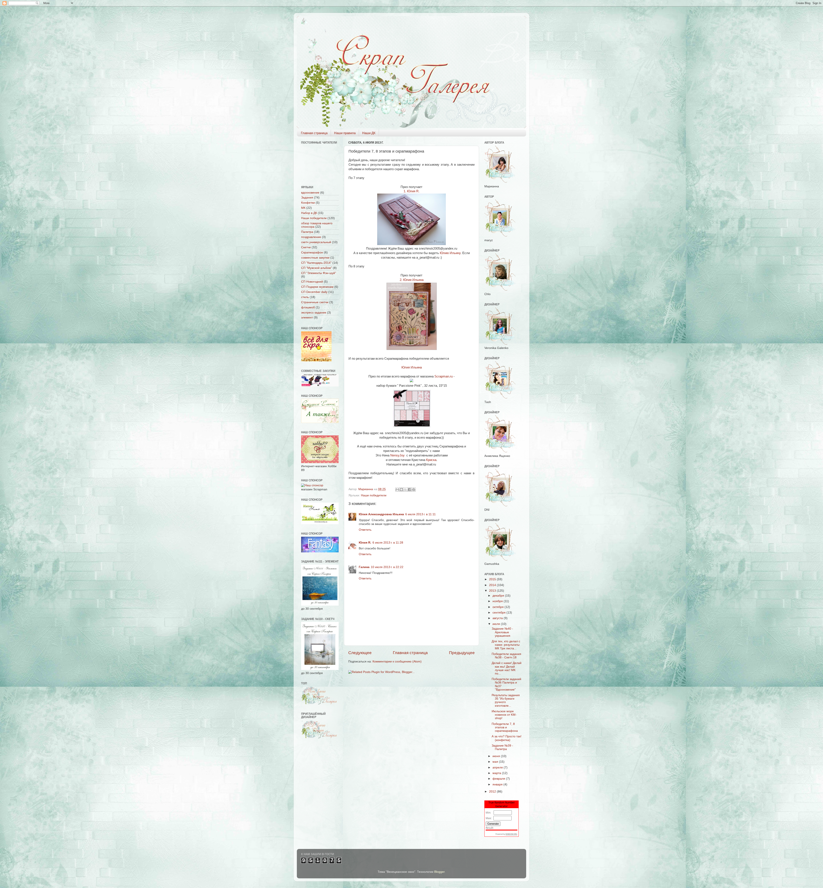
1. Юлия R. (411, 191)
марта (497, 773)
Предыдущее (462, 652)
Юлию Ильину (450, 253)
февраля (499, 778)
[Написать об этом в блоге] (401, 489)
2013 (493, 590)
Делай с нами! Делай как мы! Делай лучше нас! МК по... (506, 668)
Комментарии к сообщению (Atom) (397, 661)
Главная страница (314, 133)
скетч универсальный (316, 242)
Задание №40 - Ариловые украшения (502, 632)
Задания (307, 197)
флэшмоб (308, 307)
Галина (364, 567)
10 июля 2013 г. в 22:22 (387, 567)
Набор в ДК (309, 213)
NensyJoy (397, 455)
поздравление (311, 237)
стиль (305, 297)
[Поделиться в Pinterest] (414, 489)
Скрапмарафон (312, 252)
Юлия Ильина (411, 367)
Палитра (307, 231)
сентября (499, 612)
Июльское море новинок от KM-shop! (504, 715)
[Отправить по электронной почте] (397, 489)
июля (497, 624)
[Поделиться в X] (405, 489)
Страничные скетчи (314, 302)
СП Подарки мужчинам (317, 286)
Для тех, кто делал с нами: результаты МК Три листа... (506, 645)
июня (497, 756)
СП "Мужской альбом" (316, 268)
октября (499, 607)
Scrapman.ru (443, 376)
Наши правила (345, 133)
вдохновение (310, 192)
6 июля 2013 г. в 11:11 (420, 514)
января (498, 784)
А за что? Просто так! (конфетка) (506, 738)
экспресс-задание (313, 312)
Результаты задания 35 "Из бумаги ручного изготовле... (506, 700)
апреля (498, 767)
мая (496, 761)
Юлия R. (365, 542)
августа (498, 618)
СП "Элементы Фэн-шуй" (318, 273)
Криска (431, 460)
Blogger (439, 871)
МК (303, 207)
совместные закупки (315, 257)
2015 (493, 579)
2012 (493, 791)
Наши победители (373, 495)
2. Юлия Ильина (412, 280)
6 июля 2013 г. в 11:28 (387, 542)
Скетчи (306, 247)
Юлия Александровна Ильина (381, 514)
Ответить (365, 529)
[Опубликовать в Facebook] (409, 489)
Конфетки (308, 202)
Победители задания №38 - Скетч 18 (506, 655)
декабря (499, 595)
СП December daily (314, 292)
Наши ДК (368, 133)
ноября (498, 601)
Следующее (360, 652)
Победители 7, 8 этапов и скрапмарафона (505, 727)
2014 (493, 585)
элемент (307, 317)
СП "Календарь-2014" (316, 262)
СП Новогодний (312, 281)
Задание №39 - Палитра (502, 747)
